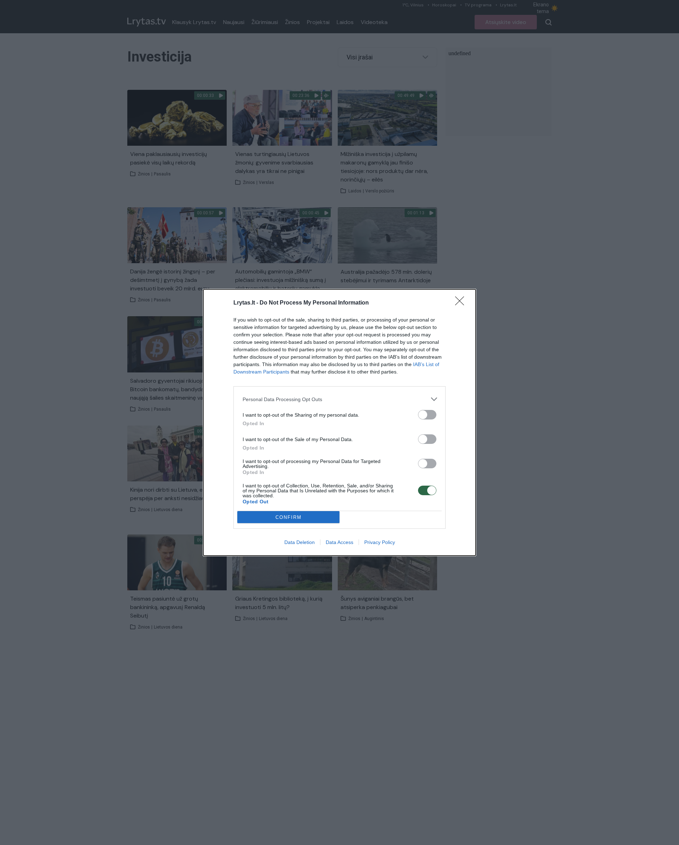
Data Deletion (299, 542)
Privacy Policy (379, 542)
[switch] (427, 414)
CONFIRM (288, 517)
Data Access (339, 542)
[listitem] (339, 399)
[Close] (462, 303)
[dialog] (339, 422)
